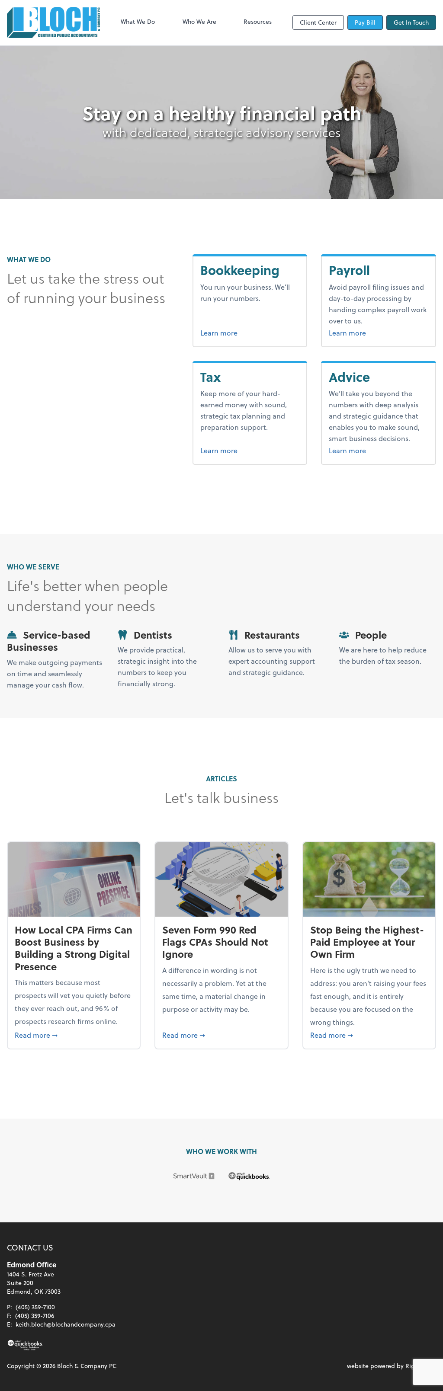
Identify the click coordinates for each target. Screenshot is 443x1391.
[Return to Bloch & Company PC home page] (53, 22)
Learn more (250, 332)
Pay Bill (365, 22)
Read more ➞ (74, 1035)
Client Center (318, 22)
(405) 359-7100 (35, 1306)
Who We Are (199, 21)
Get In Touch (411, 22)
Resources (258, 21)
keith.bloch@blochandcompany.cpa (66, 1324)
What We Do (138, 21)
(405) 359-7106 (34, 1315)
